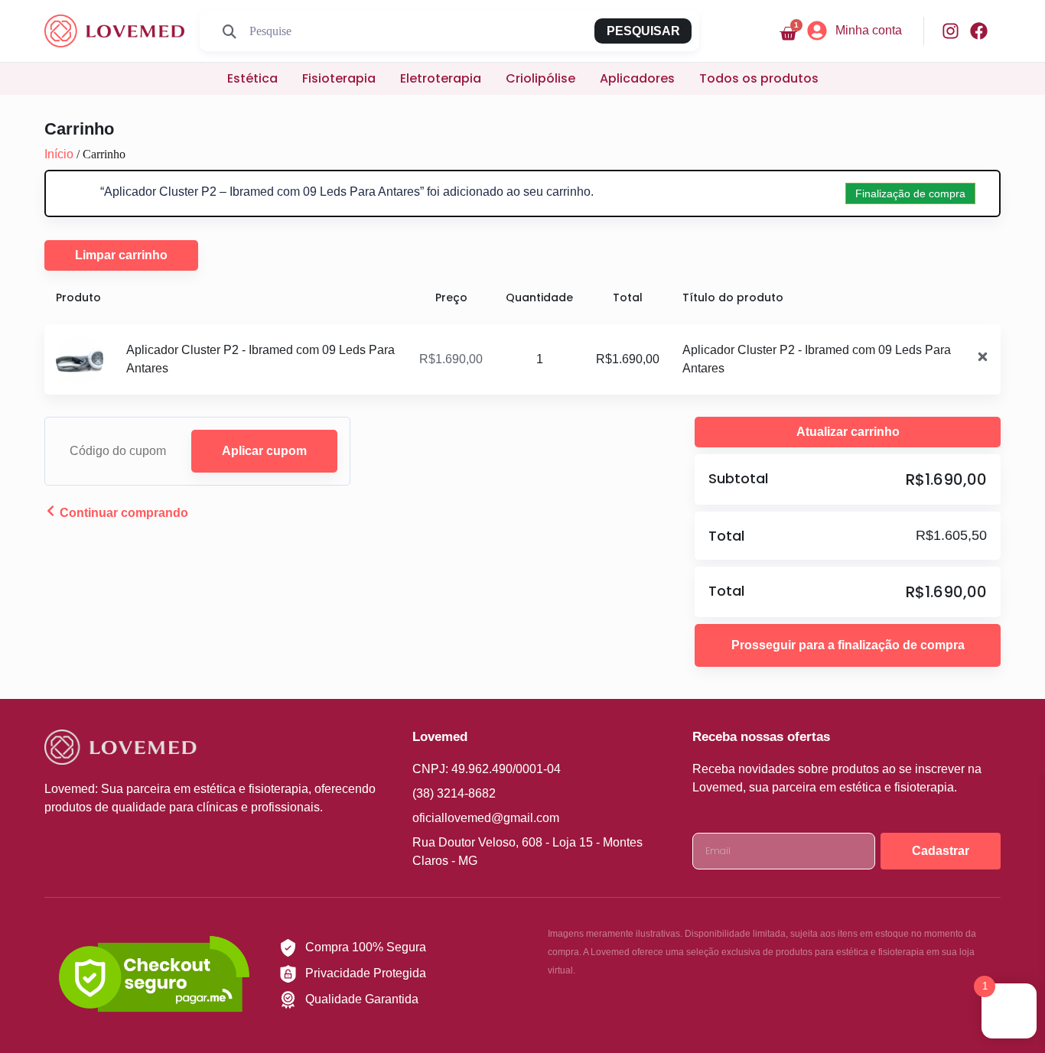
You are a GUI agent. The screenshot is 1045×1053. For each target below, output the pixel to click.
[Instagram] (950, 31)
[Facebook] (979, 31)
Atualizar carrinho (848, 431)
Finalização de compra (910, 193)
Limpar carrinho (121, 255)
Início (58, 154)
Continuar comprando (122, 512)
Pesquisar (643, 30)
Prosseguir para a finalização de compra (848, 645)
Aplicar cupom (264, 450)
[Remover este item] (982, 359)
